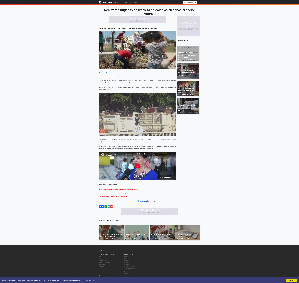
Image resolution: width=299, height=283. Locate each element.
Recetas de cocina (104, 262)
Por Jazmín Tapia (104, 73)
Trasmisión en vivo (129, 268)
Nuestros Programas (130, 266)
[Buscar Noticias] (195, 2)
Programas (102, 264)
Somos (126, 260)
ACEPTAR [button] (291, 280)
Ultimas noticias (103, 260)
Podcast (101, 266)
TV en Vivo (118, 2)
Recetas (125, 2)
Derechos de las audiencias (132, 272)
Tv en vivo (102, 258)
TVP (100, 257)
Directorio (127, 262)
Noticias (110, 2)
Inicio (125, 257)
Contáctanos (128, 258)
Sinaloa (131, 2)
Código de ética (128, 273)
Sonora (136, 2)
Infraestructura (128, 270)
